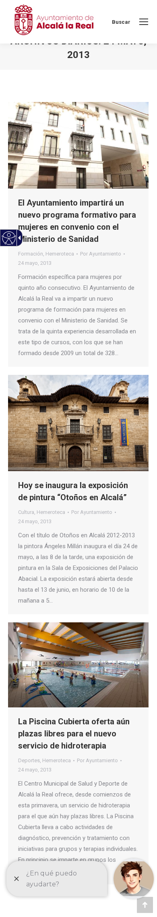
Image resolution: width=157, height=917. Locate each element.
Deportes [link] (29, 760)
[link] (143, 22)
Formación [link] (30, 254)
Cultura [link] (26, 512)
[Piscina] (78, 664)
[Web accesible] (9, 238)
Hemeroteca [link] (59, 254)
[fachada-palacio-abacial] (78, 423)
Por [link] (100, 254)
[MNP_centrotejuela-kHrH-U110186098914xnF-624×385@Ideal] (78, 145)
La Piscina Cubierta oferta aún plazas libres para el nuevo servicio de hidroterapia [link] (74, 734)
